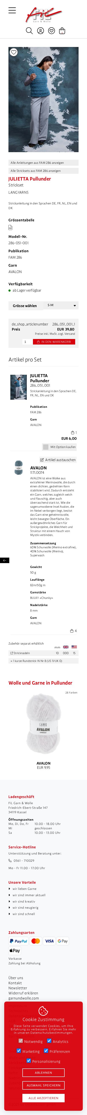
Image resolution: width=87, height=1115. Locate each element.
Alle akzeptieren (43, 1098)
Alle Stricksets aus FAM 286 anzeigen (36, 171)
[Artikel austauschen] (18, 467)
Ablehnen (43, 1073)
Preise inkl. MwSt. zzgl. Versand (55, 333)
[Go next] (72, 100)
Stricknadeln (22, 653)
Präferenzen (60, 1051)
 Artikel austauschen (58, 460)
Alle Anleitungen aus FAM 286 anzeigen (37, 163)
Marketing (31, 1051)
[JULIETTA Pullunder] (43, 151)
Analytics (61, 1041)
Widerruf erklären (23, 993)
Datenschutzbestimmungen (51, 1033)
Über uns (15, 978)
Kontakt (15, 983)
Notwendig (33, 1041)
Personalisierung (46, 1061)
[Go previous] (14, 100)
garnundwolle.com (23, 998)
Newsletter (17, 988)
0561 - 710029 (24, 861)
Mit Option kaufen (63, 447)
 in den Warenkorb (54, 341)
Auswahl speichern (44, 1085)
